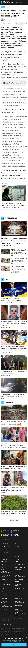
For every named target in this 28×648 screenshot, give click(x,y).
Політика (4, 582)
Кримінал (4, 559)
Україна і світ (5, 546)
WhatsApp (17, 173)
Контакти (4, 598)
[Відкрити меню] (26, 2)
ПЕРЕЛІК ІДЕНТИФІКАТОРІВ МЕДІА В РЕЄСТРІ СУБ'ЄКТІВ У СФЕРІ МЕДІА (20, 612)
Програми (4, 609)
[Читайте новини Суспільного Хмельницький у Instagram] (5, 625)
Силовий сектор (6, 579)
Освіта (19, 6)
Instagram (4, 178)
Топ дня (17, 591)
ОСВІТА (3, 6)
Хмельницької (15, 32)
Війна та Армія (19, 588)
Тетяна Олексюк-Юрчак (10, 20)
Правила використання (19, 602)
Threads (22, 178)
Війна (16, 543)
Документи (18, 605)
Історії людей (19, 579)
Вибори (3, 564)
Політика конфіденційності (6, 606)
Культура (17, 546)
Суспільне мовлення (4, 602)
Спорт (2, 549)
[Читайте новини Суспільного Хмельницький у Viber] (11, 625)
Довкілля (4, 567)
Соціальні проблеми (11, 6)
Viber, (10, 176)
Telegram (4, 176)
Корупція (17, 556)
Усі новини (4, 543)
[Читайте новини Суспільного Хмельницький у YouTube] (8, 625)
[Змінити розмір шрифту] (26, 23)
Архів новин (18, 598)
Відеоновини (5, 591)
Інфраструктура (19, 569)
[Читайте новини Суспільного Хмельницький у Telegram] (14, 625)
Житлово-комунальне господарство (5, 571)
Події (2, 556)
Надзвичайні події (20, 564)
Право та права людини (5, 575)
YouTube (16, 176)
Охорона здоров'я (20, 567)
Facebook (12, 178)
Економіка (4, 562)
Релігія (17, 582)
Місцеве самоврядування (20, 575)
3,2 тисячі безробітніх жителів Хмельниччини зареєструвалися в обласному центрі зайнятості (13, 205)
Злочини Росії (5, 584)
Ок (14, 644)
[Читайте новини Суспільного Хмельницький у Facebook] (2, 625)
